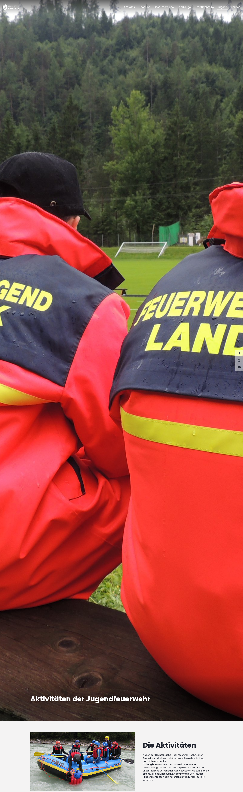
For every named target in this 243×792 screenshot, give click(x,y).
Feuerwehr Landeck (14, 7)
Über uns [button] (144, 7)
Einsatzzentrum (204, 7)
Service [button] (235, 7)
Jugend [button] (222, 7)
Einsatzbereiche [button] (164, 7)
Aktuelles (129, 7)
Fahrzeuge (184, 7)
